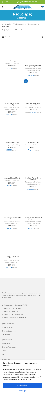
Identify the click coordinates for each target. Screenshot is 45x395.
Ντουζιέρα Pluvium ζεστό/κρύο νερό (33, 178)
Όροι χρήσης (6, 343)
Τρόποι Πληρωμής (8, 327)
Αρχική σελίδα (6, 24)
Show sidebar (9, 37)
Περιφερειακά (33, 24)
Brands (4, 350)
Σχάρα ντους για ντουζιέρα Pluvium (12, 257)
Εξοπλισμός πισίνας (20, 24)
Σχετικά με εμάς (7, 340)
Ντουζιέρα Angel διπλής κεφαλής (12, 104)
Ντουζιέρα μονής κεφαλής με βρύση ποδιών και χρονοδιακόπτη (33, 219)
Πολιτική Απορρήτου (9, 347)
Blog (3, 354)
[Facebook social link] (3, 2)
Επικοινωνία (6, 334)
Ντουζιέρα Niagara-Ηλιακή (12, 178)
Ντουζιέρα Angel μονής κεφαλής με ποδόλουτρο (33, 104)
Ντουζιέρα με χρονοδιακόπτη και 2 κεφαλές (12, 218)
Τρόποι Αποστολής (8, 324)
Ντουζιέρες (16, 63)
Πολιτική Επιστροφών (9, 331)
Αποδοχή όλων (22, 385)
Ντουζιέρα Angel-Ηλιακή (11, 142)
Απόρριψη (22, 391)
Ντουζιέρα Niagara (33, 142)
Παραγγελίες (6, 359)
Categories (21, 18)
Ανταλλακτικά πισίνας (33, 70)
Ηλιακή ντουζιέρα (11, 61)
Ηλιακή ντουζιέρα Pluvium (33, 66)
